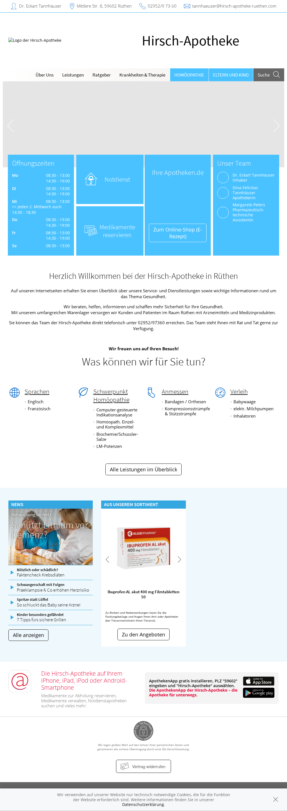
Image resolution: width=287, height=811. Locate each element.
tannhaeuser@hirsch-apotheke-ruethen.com (234, 6)
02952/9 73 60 (162, 6)
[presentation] (10, 125)
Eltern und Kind (231, 75)
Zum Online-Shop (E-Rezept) (177, 233)
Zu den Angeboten (143, 634)
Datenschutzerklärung (143, 804)
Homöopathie (189, 75)
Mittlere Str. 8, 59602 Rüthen (104, 6)
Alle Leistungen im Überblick (143, 469)
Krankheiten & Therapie (142, 75)
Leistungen (73, 75)
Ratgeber (101, 75)
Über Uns (45, 75)
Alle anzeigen (28, 635)
